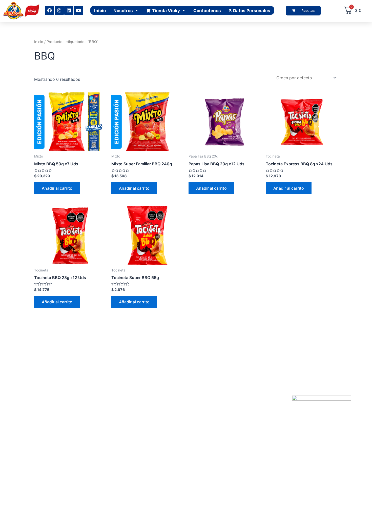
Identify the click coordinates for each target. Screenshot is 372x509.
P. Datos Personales (249, 10)
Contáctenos (207, 10)
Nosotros (123, 10)
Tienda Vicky (166, 10)
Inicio (100, 10)
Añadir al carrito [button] (57, 188)
